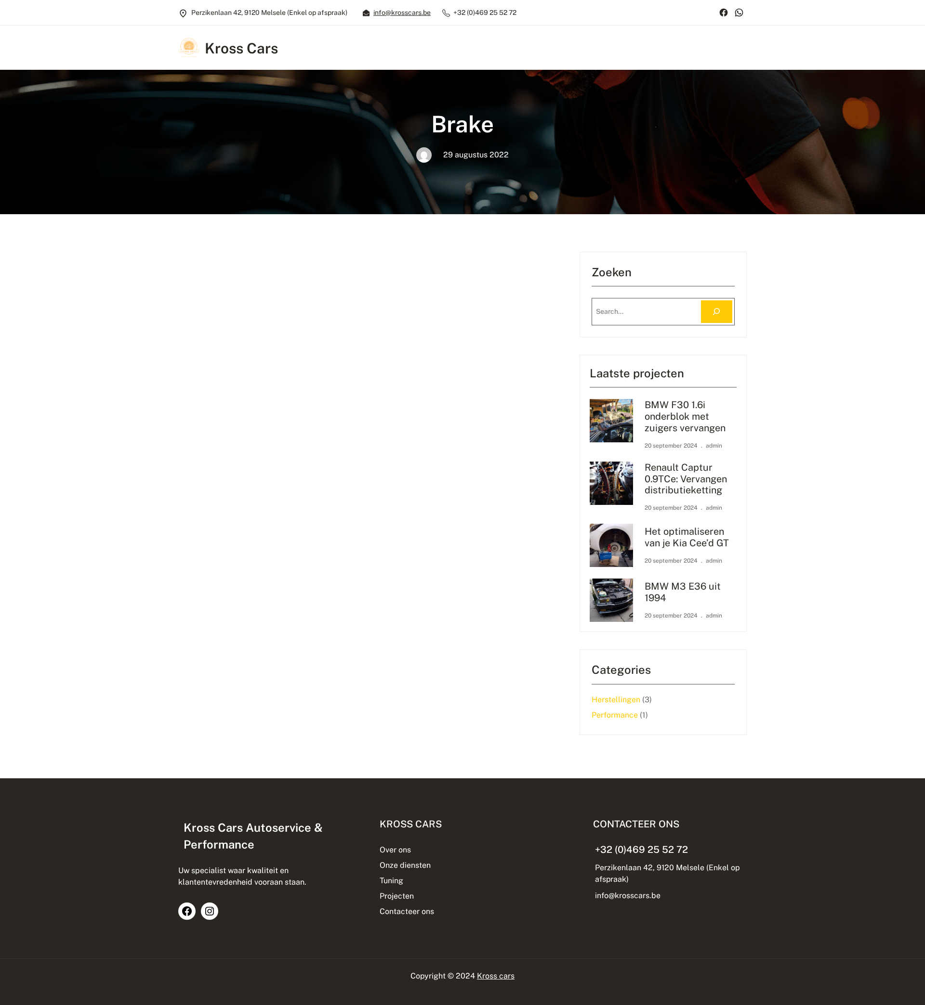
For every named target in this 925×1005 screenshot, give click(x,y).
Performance (615, 715)
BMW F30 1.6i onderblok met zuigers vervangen (685, 416)
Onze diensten (405, 865)
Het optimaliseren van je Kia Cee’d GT (687, 537)
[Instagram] (209, 911)
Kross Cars (241, 48)
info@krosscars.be (402, 12)
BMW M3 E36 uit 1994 (683, 591)
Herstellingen (616, 699)
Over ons (395, 849)
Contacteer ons (407, 911)
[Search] (716, 311)
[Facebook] (723, 12)
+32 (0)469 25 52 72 (641, 849)
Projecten (397, 896)
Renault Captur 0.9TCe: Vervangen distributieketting (686, 479)
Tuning (391, 880)
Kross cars (496, 975)
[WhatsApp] (739, 12)
